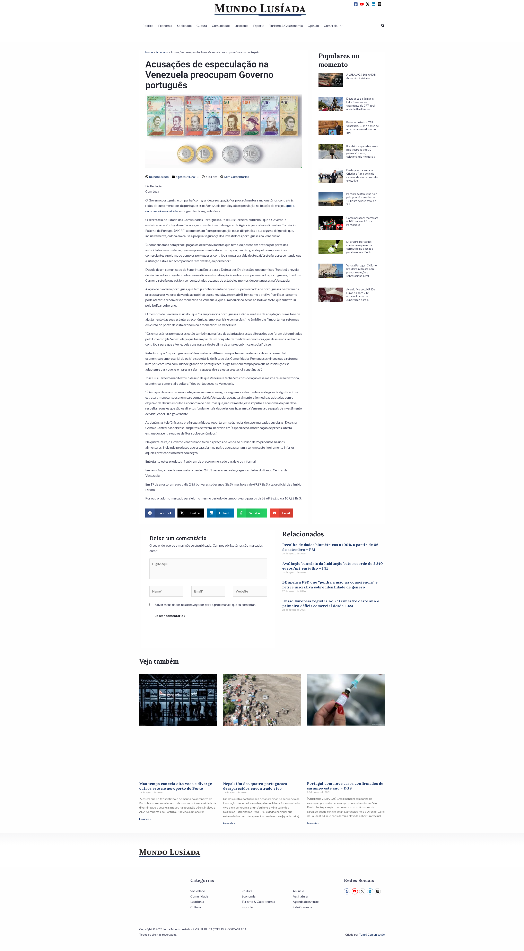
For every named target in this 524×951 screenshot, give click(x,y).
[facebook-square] (356, 4)
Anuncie (298, 891)
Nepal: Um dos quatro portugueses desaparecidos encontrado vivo (255, 786)
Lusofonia (241, 25)
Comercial (331, 25)
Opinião (313, 25)
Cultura (201, 25)
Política (147, 25)
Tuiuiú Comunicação (372, 934)
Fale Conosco (302, 907)
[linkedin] (374, 4)
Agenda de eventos (306, 901)
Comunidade (221, 25)
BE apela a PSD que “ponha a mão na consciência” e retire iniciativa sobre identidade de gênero (329, 584)
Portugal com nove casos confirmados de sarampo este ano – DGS (345, 786)
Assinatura (300, 896)
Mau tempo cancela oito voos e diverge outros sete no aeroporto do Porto (175, 786)
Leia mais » (145, 818)
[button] (340, 25)
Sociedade (184, 25)
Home (149, 52)
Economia (165, 25)
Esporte (258, 25)
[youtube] (362, 4)
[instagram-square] (380, 4)
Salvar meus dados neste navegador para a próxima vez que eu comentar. (205, 604)
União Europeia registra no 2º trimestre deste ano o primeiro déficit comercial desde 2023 (330, 603)
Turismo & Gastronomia (286, 25)
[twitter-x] (368, 4)
